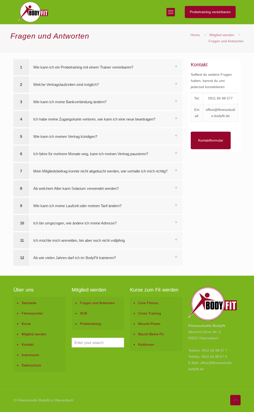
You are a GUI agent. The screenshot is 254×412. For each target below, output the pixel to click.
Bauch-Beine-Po (151, 334)
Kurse (26, 324)
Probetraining (90, 324)
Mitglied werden (221, 35)
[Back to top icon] (235, 400)
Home (195, 35)
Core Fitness (148, 303)
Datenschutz (31, 365)
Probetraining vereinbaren (210, 12)
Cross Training (149, 313)
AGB (83, 313)
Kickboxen (146, 344)
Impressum (30, 355)
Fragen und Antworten (97, 303)
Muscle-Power (149, 324)
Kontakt (27, 344)
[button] (97, 67)
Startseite (29, 303)
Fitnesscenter (32, 313)
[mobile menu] (170, 12)
